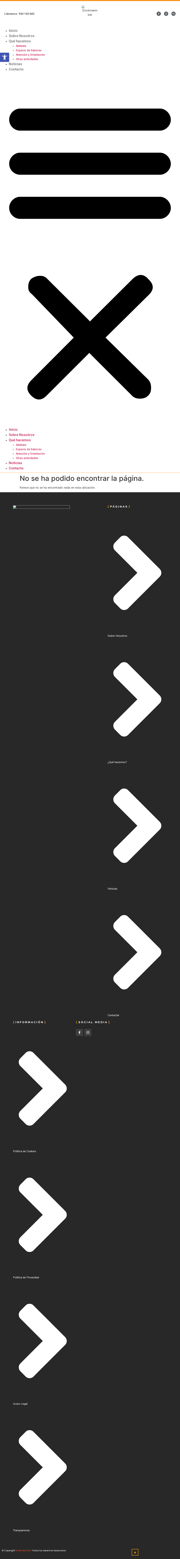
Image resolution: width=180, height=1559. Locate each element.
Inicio (13, 30)
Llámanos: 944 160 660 (19, 13)
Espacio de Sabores (29, 50)
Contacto (16, 69)
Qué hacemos (20, 41)
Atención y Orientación (30, 54)
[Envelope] (173, 14)
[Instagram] (166, 14)
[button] (90, 249)
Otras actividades (27, 59)
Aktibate (21, 46)
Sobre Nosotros (21, 36)
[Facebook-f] (159, 14)
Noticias (15, 64)
